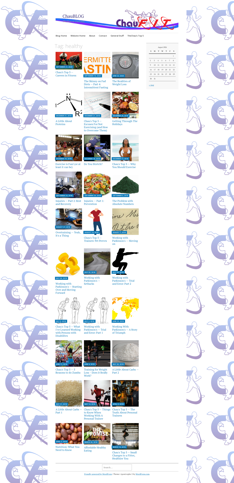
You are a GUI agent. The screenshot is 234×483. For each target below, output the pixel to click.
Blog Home (61, 35)
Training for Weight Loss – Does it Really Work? (95, 372)
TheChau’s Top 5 (135, 35)
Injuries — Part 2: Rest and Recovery (68, 202)
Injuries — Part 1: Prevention (94, 202)
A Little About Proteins (64, 122)
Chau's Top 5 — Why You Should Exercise (124, 165)
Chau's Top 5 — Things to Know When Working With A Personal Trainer (97, 414)
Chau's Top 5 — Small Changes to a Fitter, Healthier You (124, 455)
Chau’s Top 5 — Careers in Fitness (66, 74)
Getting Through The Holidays (124, 122)
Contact (103, 35)
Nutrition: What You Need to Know (67, 448)
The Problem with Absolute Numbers (123, 202)
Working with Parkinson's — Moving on (125, 241)
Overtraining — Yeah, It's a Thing (68, 234)
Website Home (78, 35)
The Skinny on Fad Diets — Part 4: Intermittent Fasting (96, 84)
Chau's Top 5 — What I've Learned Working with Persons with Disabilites (68, 331)
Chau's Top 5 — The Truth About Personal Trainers (124, 412)
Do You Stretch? (93, 164)
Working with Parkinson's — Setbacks (92, 280)
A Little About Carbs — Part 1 (69, 411)
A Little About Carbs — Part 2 (125, 371)
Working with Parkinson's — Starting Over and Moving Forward (69, 288)
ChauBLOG (73, 16)
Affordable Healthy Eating (95, 449)
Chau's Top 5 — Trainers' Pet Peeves (95, 239)
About (92, 35)
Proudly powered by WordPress (98, 474)
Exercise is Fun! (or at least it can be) (68, 165)
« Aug (151, 85)
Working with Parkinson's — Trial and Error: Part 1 (95, 329)
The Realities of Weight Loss (121, 82)
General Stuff (117, 35)
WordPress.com (142, 474)
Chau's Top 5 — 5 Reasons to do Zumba (68, 371)
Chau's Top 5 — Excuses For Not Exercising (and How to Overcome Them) (96, 125)
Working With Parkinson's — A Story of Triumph (124, 329)
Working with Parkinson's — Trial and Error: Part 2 (123, 280)
